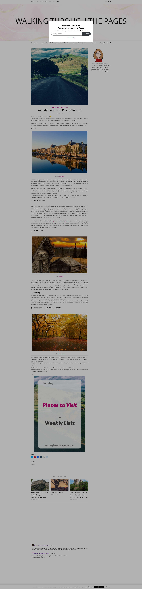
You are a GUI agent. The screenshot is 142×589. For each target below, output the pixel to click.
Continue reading (71, 38)
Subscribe (86, 33)
